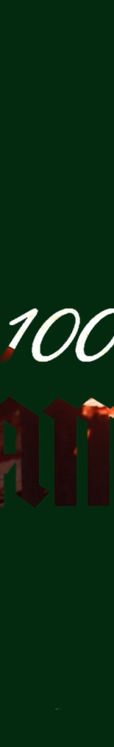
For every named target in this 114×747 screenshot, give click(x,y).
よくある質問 (72, 8)
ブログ (78, 8)
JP (83, 1)
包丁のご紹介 (45, 8)
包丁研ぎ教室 (58, 8)
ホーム (27, 8)
